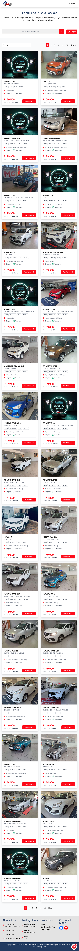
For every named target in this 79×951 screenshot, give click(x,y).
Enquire (9, 93)
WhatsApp (19, 93)
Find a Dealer (46, 930)
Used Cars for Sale (48, 927)
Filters (73, 32)
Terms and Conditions (47, 945)
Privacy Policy (33, 945)
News (43, 924)
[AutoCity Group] (8, 3)
